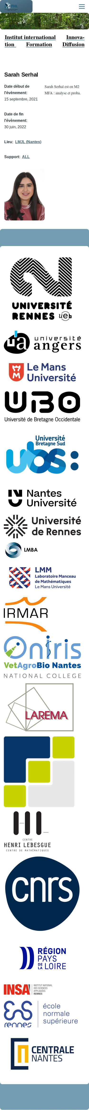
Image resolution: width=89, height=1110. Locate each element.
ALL (26, 157)
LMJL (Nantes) (28, 142)
